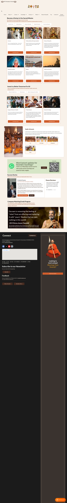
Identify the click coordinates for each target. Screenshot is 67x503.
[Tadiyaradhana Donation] (33, 33)
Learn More (32, 195)
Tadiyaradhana (19, 24)
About (9, 14)
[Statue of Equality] (51, 33)
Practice (30, 14)
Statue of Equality (44, 14)
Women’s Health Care (13, 92)
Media (36, 14)
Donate (61, 14)
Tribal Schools (22, 92)
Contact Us (56, 14)
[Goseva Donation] (15, 33)
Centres (15, 14)
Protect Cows (10, 24)
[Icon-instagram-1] (12, 246)
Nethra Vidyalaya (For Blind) (33, 92)
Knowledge (23, 14)
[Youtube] (9, 246)
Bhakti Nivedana (37, 24)
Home (5, 14)
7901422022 (7, 241)
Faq (51, 14)
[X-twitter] (6, 246)
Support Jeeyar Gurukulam (22, 195)
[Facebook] (3, 246)
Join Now (44, 167)
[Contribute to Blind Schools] (51, 102)
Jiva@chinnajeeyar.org (8, 242)
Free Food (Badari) (46, 24)
